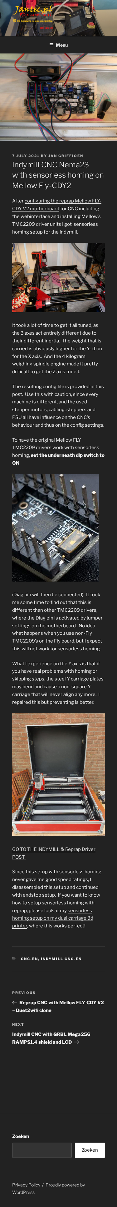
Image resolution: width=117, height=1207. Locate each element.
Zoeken (20, 1136)
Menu (62, 45)
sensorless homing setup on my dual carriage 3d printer (52, 918)
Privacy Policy (26, 1184)
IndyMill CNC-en (61, 959)
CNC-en (29, 959)
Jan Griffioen (65, 156)
